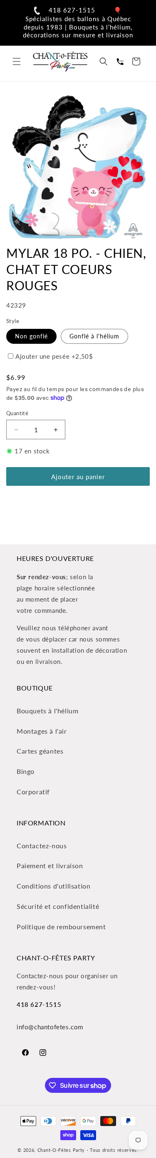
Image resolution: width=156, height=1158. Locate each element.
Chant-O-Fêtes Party (61, 1150)
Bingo (26, 771)
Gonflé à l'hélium (94, 336)
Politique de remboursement (61, 926)
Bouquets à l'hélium (47, 711)
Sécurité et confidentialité (58, 906)
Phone (119, 61)
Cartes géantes (40, 751)
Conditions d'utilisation (53, 886)
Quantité (17, 413)
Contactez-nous (42, 846)
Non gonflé (31, 336)
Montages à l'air (42, 731)
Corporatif (33, 792)
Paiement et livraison (50, 865)
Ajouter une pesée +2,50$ (54, 356)
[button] (16, 61)
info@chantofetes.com (50, 1027)
